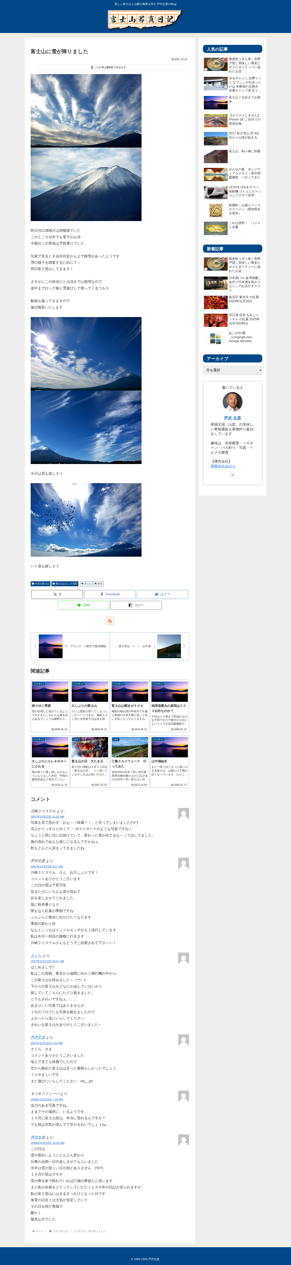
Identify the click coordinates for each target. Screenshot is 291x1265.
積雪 (100, 583)
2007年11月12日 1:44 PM (47, 1043)
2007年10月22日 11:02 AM (47, 816)
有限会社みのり (223, 466)
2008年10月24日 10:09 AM (48, 1143)
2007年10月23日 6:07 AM (47, 866)
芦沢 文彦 (232, 418)
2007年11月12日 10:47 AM (47, 961)
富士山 (87, 583)
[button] (136, 605)
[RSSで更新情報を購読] (110, 621)
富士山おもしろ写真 (66, 583)
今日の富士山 (42, 583)
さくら (36, 956)
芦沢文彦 (38, 1037)
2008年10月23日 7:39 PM (47, 1099)
